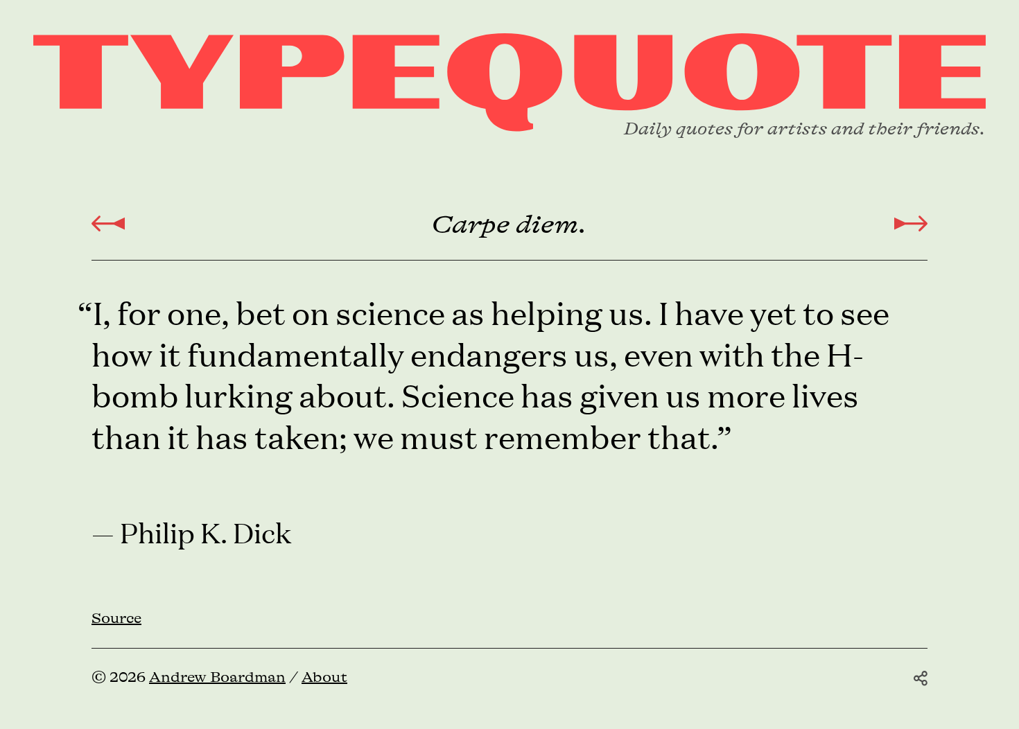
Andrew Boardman (217, 677)
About (324, 677)
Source (116, 619)
